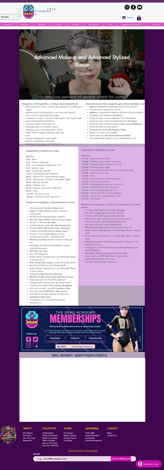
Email (36, 454)
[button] (139, 17)
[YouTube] (139, 7)
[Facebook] (133, 7)
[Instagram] (127, 7)
